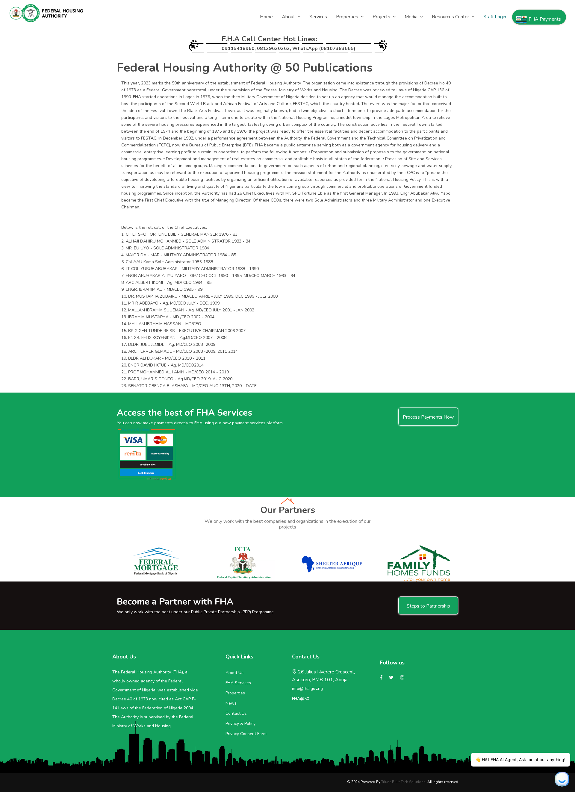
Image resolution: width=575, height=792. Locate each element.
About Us (234, 673)
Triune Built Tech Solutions (403, 781)
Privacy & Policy (240, 723)
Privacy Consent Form (246, 734)
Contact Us (236, 713)
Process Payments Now (428, 417)
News (231, 703)
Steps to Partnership (428, 606)
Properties (235, 693)
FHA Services (238, 683)
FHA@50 (300, 699)
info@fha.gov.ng (307, 688)
